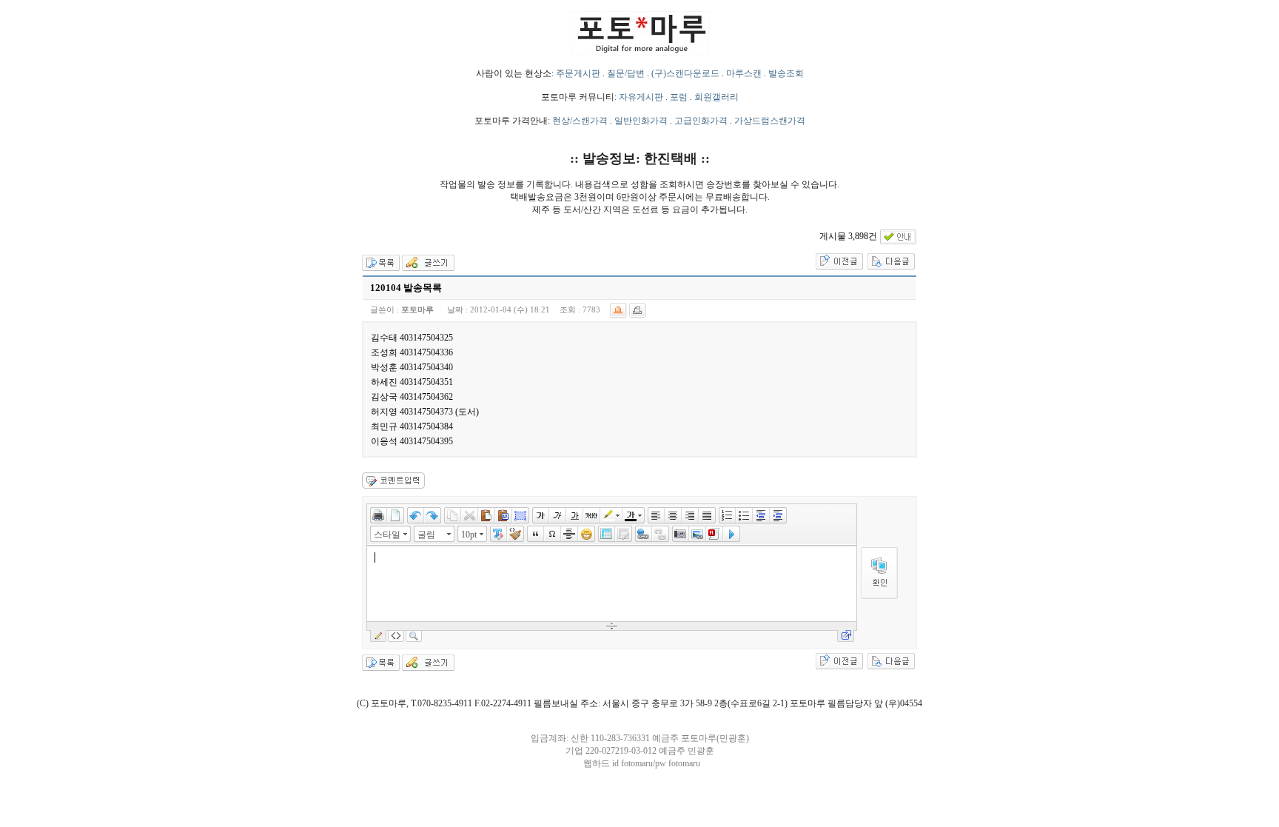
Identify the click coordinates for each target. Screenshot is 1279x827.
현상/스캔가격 (580, 120)
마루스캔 (744, 73)
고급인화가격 (701, 120)
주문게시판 (578, 73)
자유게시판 (641, 97)
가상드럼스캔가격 (769, 120)
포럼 (679, 97)
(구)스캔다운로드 (685, 73)
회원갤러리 (716, 97)
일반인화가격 (641, 120)
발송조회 (786, 73)
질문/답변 (626, 73)
